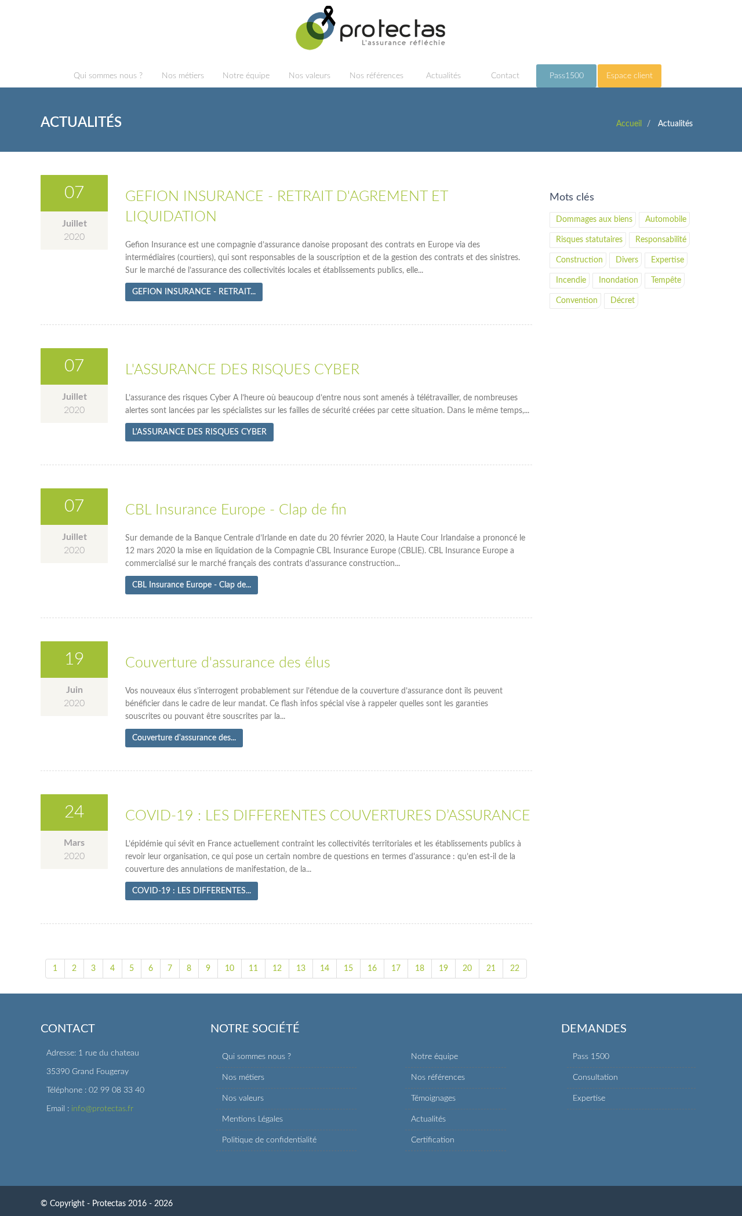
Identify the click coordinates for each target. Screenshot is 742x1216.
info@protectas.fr (102, 1109)
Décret (622, 301)
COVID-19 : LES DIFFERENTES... (191, 891)
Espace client (629, 76)
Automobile (665, 220)
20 (467, 969)
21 (491, 969)
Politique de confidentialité (269, 1140)
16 (372, 969)
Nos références (376, 76)
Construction (579, 260)
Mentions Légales (252, 1119)
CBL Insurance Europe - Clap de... (191, 585)
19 (443, 969)
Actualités (443, 76)
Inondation (618, 280)
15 (348, 969)
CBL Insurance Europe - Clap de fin (236, 510)
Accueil (629, 124)
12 (277, 969)
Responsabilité (660, 240)
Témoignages (433, 1098)
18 (419, 969)
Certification (432, 1140)
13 (300, 969)
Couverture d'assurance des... (184, 738)
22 (514, 969)
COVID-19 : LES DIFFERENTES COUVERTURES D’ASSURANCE (327, 816)
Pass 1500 (591, 1057)
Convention (577, 301)
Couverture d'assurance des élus (227, 663)
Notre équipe (246, 76)
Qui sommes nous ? (108, 76)
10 (229, 969)
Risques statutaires (589, 240)
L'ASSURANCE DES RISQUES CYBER (242, 370)
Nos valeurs (309, 76)
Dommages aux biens (594, 220)
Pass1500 (567, 76)
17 (396, 969)
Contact (505, 76)
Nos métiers (183, 76)
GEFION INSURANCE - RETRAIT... (194, 292)
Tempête (666, 280)
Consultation (595, 1077)
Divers (627, 260)
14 (324, 969)
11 (253, 969)
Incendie (571, 280)
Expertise (667, 260)
